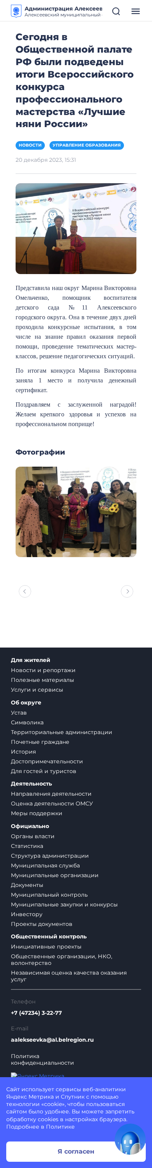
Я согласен (76, 1151)
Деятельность (31, 783)
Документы (27, 884)
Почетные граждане (40, 741)
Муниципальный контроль (49, 894)
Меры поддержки (36, 813)
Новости (30, 145)
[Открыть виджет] (130, 1139)
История (23, 751)
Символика (27, 722)
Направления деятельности (51, 793)
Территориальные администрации (61, 732)
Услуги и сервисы (37, 689)
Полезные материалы (42, 679)
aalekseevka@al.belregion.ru (52, 1040)
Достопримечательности (47, 761)
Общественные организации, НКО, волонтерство (61, 959)
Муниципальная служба (45, 865)
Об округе (26, 702)
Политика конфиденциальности (42, 1059)
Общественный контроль (49, 936)
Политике (60, 1126)
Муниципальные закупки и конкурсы (64, 904)
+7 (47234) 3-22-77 (36, 1013)
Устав (19, 712)
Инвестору (26, 914)
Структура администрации (50, 855)
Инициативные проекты (46, 946)
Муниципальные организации (55, 875)
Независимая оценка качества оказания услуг (69, 976)
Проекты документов (41, 923)
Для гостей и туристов (43, 771)
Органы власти (33, 836)
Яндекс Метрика (30, 1096)
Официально (30, 826)
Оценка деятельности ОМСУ (52, 803)
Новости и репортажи (43, 670)
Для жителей (30, 660)
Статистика (27, 845)
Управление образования (87, 145)
